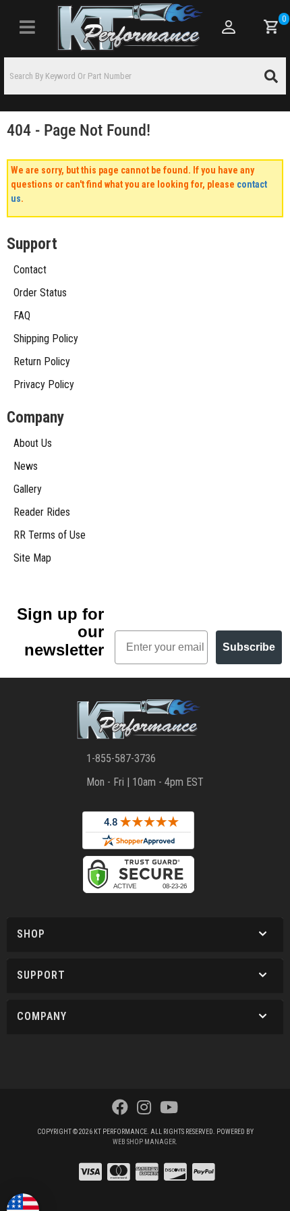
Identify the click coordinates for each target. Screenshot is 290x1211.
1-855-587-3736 (121, 758)
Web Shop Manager (144, 1142)
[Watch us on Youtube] (169, 1107)
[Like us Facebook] (120, 1107)
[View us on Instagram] (144, 1107)
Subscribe (249, 647)
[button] (145, 76)
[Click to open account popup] (228, 27)
